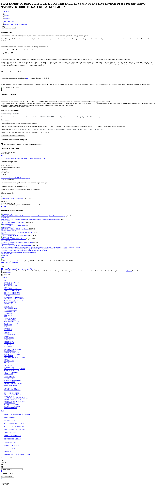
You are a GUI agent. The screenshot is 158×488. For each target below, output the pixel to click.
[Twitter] (3, 207)
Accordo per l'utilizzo (40, 250)
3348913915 (45, 78)
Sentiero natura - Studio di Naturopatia (12, 198)
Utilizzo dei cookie (25, 250)
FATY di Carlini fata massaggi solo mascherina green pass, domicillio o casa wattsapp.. (40, 216)
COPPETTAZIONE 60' (8, 216)
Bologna (3, 252)
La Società (64, 249)
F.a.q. (32, 250)
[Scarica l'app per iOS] (4, 255)
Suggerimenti (45, 249)
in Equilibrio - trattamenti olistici (24, 242)
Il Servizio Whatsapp (68, 247)
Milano (8, 252)
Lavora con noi (11, 250)
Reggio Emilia (22, 252)
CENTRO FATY (6, 219)
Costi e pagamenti (53, 247)
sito (27, 78)
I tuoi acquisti (28, 249)
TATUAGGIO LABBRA (8, 239)
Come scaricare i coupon (17, 249)
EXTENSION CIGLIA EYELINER (11, 232)
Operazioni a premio (55, 249)
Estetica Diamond (22, 225)
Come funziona (5, 247)
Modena (12, 252)
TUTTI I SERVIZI (6, 222)
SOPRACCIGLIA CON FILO (10, 245)
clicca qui (129, 271)
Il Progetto (77, 247)
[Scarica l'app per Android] (7, 253)
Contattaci (4, 250)
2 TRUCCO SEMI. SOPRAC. (10, 235)
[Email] (5, 207)
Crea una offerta (5, 249)
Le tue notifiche (36, 249)
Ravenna (29, 252)
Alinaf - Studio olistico (18, 222)
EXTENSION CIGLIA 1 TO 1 (10, 229)
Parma (16, 252)
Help (60, 247)
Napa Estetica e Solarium (26, 245)
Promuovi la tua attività (41, 247)
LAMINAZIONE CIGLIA (9, 225)
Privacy (18, 250)
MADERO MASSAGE (8, 242)
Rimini (34, 252)
